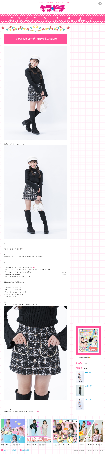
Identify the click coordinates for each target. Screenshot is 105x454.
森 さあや (88, 372)
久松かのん (88, 386)
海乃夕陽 (88, 399)
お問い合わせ (26, 450)
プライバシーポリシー (11, 450)
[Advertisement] (88, 306)
